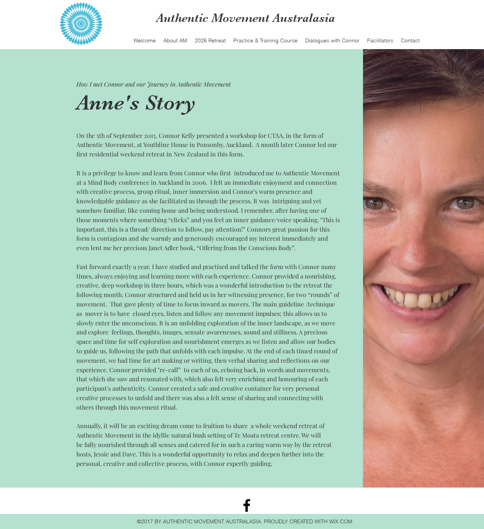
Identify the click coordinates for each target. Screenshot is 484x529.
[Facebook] (246, 505)
